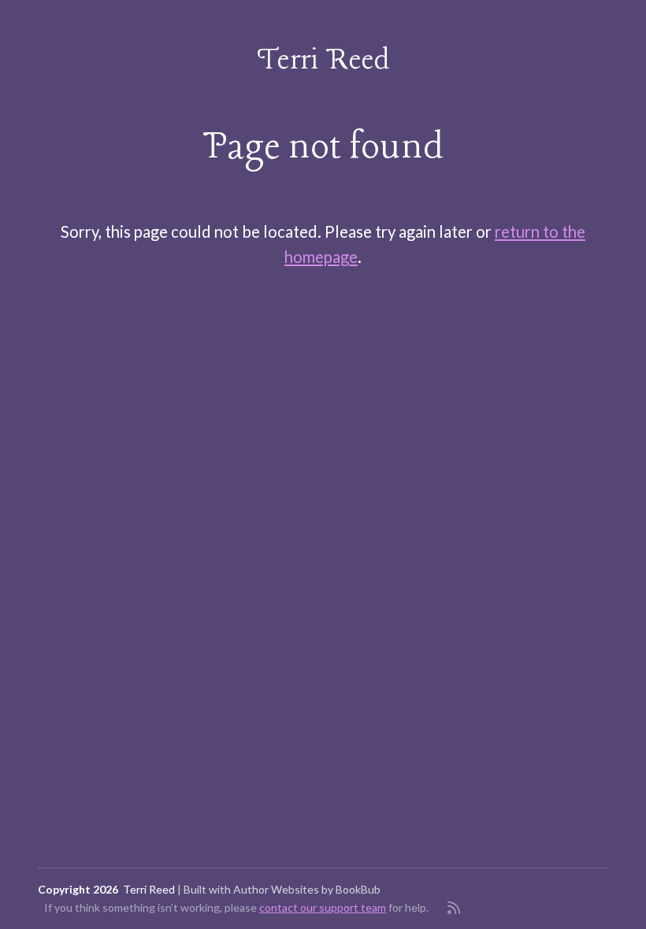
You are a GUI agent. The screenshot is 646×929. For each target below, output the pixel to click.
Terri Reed (323, 61)
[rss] (453, 907)
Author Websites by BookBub (307, 889)
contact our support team (322, 907)
